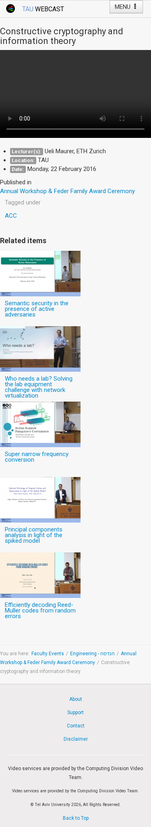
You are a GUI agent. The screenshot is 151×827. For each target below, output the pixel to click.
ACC (11, 215)
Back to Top (76, 818)
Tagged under (23, 202)
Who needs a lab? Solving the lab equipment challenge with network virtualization (38, 387)
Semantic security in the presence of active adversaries (36, 309)
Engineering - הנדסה (92, 653)
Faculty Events (47, 653)
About (75, 699)
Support (75, 712)
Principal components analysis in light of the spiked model (33, 535)
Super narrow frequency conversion (36, 456)
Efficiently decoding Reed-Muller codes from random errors (40, 610)
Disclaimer (76, 739)
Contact (76, 726)
